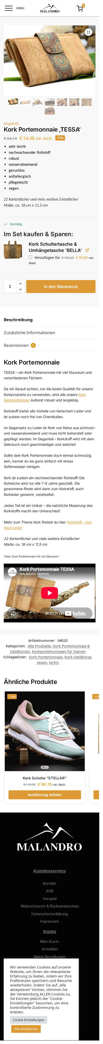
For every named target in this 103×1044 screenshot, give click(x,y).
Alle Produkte (39, 645)
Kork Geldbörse (77, 656)
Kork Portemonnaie (45, 656)
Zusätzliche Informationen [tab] (29, 332)
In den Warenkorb (61, 286)
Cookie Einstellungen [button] (28, 1020)
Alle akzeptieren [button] (26, 1029)
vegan (42, 662)
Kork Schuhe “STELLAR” (44, 778)
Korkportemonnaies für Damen (59, 651)
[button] (88, 32)
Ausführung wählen (45, 795)
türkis (54, 662)
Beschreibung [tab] (18, 319)
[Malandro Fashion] (50, 8)
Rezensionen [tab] (19, 345)
